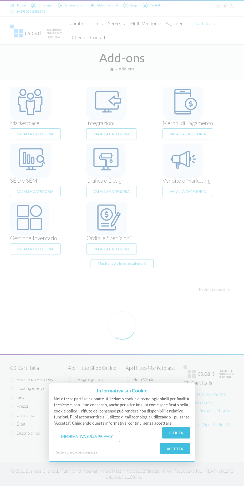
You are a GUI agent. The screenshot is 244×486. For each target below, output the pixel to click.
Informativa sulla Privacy (87, 436)
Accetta (175, 449)
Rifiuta (176, 433)
